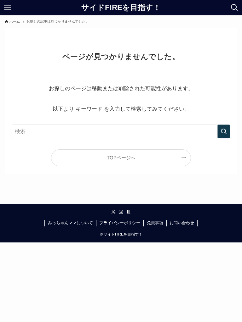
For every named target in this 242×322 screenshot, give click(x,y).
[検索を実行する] (223, 131)
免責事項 (155, 222)
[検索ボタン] (234, 7)
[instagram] (121, 212)
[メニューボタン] (7, 7)
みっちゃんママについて (70, 222)
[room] (128, 212)
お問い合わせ (182, 222)
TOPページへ (121, 157)
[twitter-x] (113, 212)
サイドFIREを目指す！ (121, 7)
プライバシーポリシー (119, 222)
